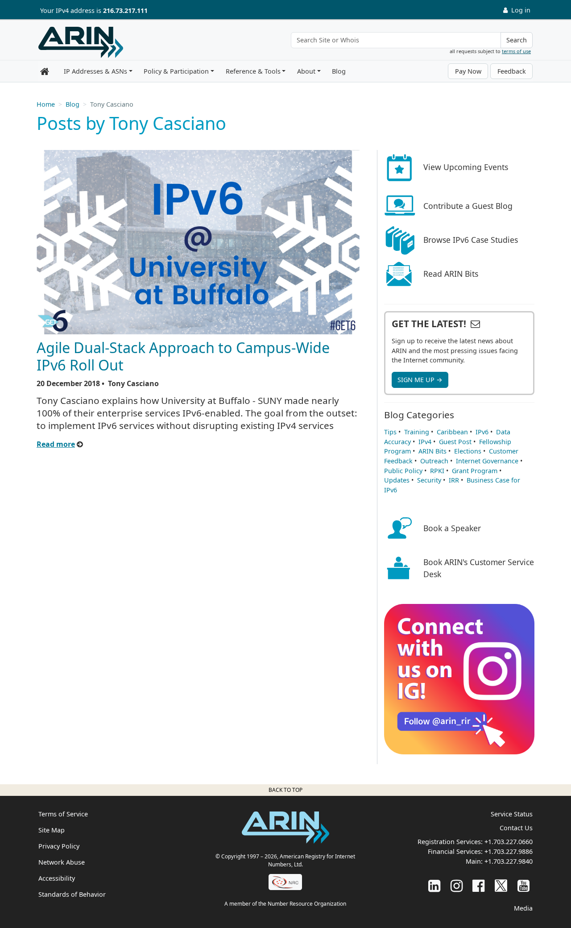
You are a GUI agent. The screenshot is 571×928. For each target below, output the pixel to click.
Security (429, 480)
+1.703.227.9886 (508, 851)
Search (516, 40)
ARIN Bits (432, 451)
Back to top (285, 790)
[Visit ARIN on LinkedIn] (434, 885)
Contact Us (516, 828)
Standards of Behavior (72, 894)
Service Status (512, 814)
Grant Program (474, 470)
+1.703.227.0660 (508, 841)
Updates (397, 480)
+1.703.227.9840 (508, 861)
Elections (467, 451)
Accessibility (56, 878)
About (306, 71)
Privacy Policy (58, 846)
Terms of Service (63, 814)
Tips (390, 432)
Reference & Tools (253, 71)
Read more (56, 444)
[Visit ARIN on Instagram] (456, 885)
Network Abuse (61, 862)
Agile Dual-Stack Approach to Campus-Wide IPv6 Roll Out (183, 356)
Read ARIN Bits (450, 273)
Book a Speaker (452, 528)
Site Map (51, 830)
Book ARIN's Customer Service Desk (478, 568)
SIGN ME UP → (420, 379)
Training (416, 432)
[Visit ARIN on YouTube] (523, 885)
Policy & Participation (176, 71)
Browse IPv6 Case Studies (470, 239)
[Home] (80, 42)
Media (523, 908)
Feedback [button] (511, 71)
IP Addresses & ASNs (95, 71)
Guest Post (455, 441)
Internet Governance (487, 461)
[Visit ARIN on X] (501, 885)
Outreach (434, 461)
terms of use (516, 51)
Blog (339, 71)
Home (46, 104)
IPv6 (482, 432)
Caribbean (452, 432)
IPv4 (424, 441)
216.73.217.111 (125, 10)
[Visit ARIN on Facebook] (478, 885)
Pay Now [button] (468, 71)
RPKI (437, 470)
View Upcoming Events (465, 167)
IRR (454, 480)
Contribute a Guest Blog (468, 205)
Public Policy (403, 470)
